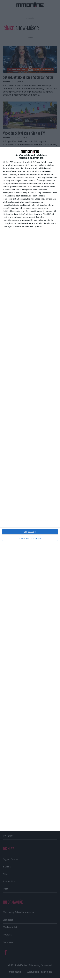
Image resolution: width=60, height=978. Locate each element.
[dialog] (30, 489)
